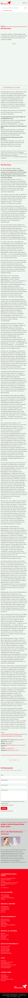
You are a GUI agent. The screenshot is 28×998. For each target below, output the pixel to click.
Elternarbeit (3, 960)
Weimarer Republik (5, 950)
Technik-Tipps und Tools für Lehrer (8, 965)
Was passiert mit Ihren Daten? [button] (7, 811)
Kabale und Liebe (5, 935)
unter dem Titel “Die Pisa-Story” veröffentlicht (14, 154)
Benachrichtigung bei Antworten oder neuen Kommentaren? (13, 802)
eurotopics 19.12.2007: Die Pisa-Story (10, 734)
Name (2, 775)
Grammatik (3, 926)
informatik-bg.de (4, 906)
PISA (10, 743)
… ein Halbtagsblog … (5, 896)
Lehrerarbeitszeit (4, 976)
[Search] (25, 8)
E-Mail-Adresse (4, 780)
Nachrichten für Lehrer (13, 750)
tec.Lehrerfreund (4, 887)
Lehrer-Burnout (4, 977)
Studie (7, 743)
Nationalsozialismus (5, 952)
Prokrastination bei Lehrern (7, 962)
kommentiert (15, 882)
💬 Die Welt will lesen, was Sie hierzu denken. (13, 745)
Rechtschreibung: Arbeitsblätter (8, 925)
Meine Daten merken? (7, 805)
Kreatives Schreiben (5, 920)
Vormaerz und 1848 (5, 949)
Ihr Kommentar (4, 790)
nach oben (14, 760)
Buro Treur (3, 912)
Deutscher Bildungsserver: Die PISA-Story (11, 736)
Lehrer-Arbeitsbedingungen (7, 979)
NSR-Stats (3, 885)
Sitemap (2, 881)
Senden (4, 808)
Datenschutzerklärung (6, 879)
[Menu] (25, 3)
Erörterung (3, 922)
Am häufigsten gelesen (6, 882)
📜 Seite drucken (10, 748)
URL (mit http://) (4, 785)
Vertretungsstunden (5, 963)
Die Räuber (3, 937)
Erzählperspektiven (5, 919)
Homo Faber (3, 936)
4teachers (3, 910)
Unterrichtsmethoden (5, 967)
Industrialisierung (5, 947)
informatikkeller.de (5, 908)
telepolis (3, 899)
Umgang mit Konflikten (6, 966)
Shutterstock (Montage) (7, 846)
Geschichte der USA (5, 946)
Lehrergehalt (4, 975)
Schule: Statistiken (5, 895)
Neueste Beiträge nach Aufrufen (8, 884)
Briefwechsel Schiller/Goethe (7, 897)
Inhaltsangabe (4, 923)
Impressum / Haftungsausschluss (8, 878)
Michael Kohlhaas (5, 939)
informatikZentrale (5, 909)
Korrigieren (3, 980)
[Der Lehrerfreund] (14, 986)
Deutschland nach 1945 (6, 953)
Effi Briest (3, 933)
